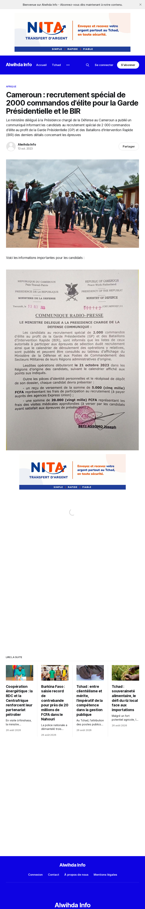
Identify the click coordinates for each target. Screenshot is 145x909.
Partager (129, 146)
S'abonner (128, 65)
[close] (140, 5)
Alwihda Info (19, 64)
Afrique (11, 86)
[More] (68, 65)
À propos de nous (76, 874)
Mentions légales (105, 874)
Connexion (35, 874)
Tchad (56, 65)
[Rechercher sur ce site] (88, 65)
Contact (53, 874)
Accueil (41, 65)
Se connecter (104, 65)
